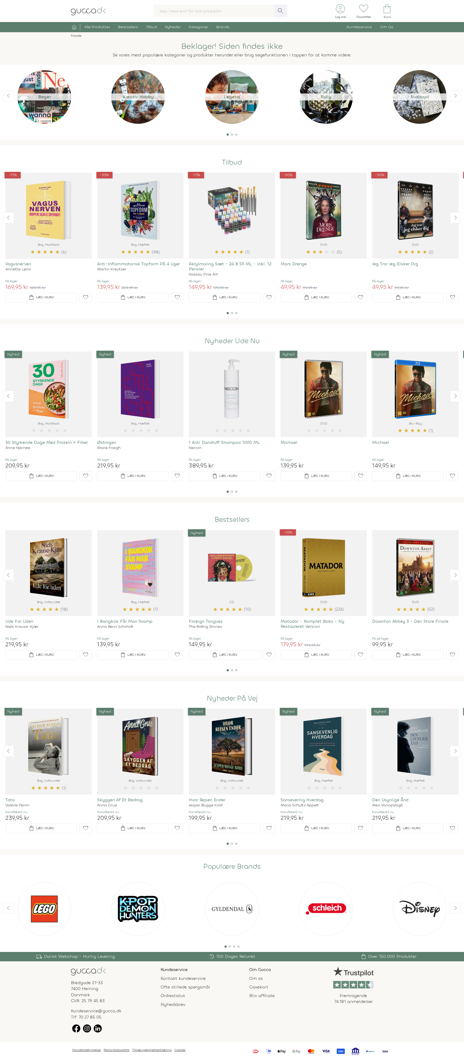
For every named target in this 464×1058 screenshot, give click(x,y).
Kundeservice (359, 27)
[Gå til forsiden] (88, 970)
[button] (228, 134)
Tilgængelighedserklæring (152, 1050)
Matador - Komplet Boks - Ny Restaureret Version (312, 624)
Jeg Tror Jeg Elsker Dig (395, 263)
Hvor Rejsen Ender (207, 799)
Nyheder (173, 27)
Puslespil (420, 97)
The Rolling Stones (205, 626)
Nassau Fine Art (203, 274)
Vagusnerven (18, 263)
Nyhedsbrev (173, 1004)
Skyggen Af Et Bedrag (120, 799)
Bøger (44, 97)
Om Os (386, 27)
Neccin (195, 447)
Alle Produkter (97, 27)
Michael (289, 442)
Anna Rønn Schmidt (115, 626)
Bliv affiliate (262, 995)
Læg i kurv (41, 297)
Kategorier (198, 27)
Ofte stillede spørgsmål (185, 987)
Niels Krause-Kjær (22, 626)
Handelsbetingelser (86, 1050)
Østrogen (106, 442)
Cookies (180, 1050)
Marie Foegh (109, 447)
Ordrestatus (173, 995)
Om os (256, 978)
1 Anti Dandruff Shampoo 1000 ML (224, 442)
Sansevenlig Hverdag (302, 799)
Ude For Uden (19, 621)
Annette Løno (18, 269)
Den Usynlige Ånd (390, 799)
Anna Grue (107, 805)
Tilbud (151, 27)
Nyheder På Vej (232, 698)
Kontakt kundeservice (183, 978)
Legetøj (232, 97)
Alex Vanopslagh (387, 805)
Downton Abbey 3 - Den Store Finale (410, 621)
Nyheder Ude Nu (232, 341)
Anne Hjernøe (17, 447)
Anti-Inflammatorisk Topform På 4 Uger (138, 263)
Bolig (326, 97)
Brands (222, 27)
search (281, 11)
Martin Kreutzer (111, 269)
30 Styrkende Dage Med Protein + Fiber (46, 442)
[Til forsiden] (88, 10)
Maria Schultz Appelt (300, 805)
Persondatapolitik (116, 1050)
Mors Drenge (294, 263)
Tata (10, 799)
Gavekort (258, 987)
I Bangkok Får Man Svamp (125, 621)
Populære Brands (232, 866)
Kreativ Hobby (138, 97)
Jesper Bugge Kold (206, 805)
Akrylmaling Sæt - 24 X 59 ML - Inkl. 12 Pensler (230, 266)
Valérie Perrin (17, 805)
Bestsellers (128, 27)
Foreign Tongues (206, 621)
